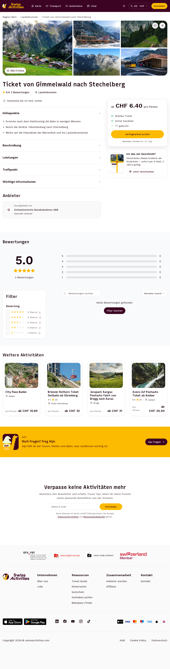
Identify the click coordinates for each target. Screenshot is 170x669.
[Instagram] (81, 621)
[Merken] (155, 26)
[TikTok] (88, 621)
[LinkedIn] (57, 621)
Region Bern (10, 17)
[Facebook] (65, 621)
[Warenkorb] (124, 6)
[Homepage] (15, 6)
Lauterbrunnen (29, 17)
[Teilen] (162, 26)
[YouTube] (73, 621)
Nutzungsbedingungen (94, 517)
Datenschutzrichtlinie (68, 517)
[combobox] (154, 293)
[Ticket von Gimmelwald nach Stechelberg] (37, 48)
